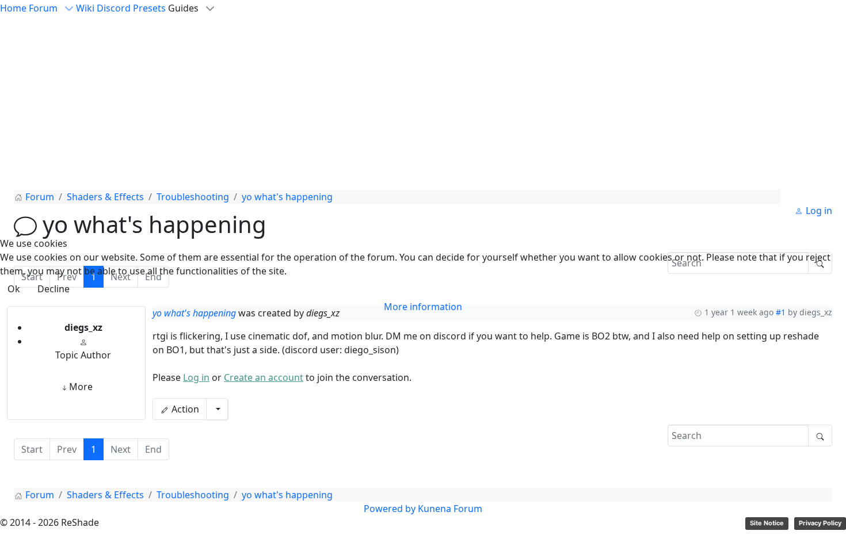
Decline (53, 288)
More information (423, 306)
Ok (13, 288)
